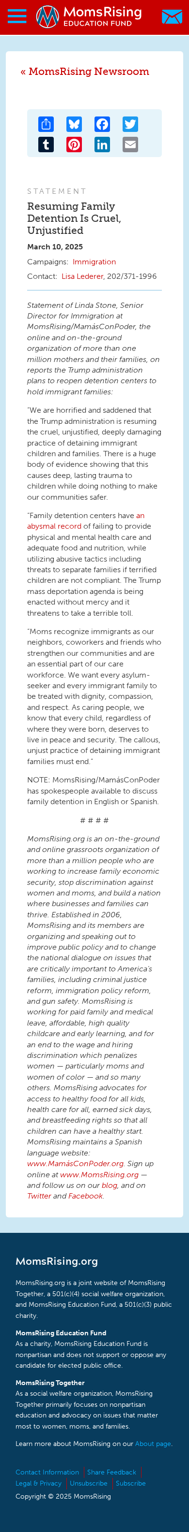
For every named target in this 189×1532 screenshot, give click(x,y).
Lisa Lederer (82, 276)
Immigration (94, 261)
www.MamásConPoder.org (75, 1163)
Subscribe (131, 1483)
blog (109, 1185)
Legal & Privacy (39, 1483)
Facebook (85, 1195)
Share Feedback (111, 1472)
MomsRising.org (89, 16)
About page (153, 1444)
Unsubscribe (89, 1483)
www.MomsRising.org (99, 1174)
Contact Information (47, 1472)
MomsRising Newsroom (89, 71)
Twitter (39, 1195)
